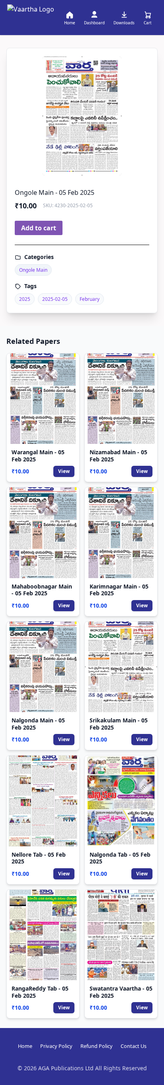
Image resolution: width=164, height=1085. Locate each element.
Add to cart (38, 228)
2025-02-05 (55, 299)
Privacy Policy (56, 1046)
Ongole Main (33, 270)
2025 (24, 299)
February (90, 299)
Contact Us (133, 1046)
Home (25, 1046)
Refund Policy (96, 1046)
